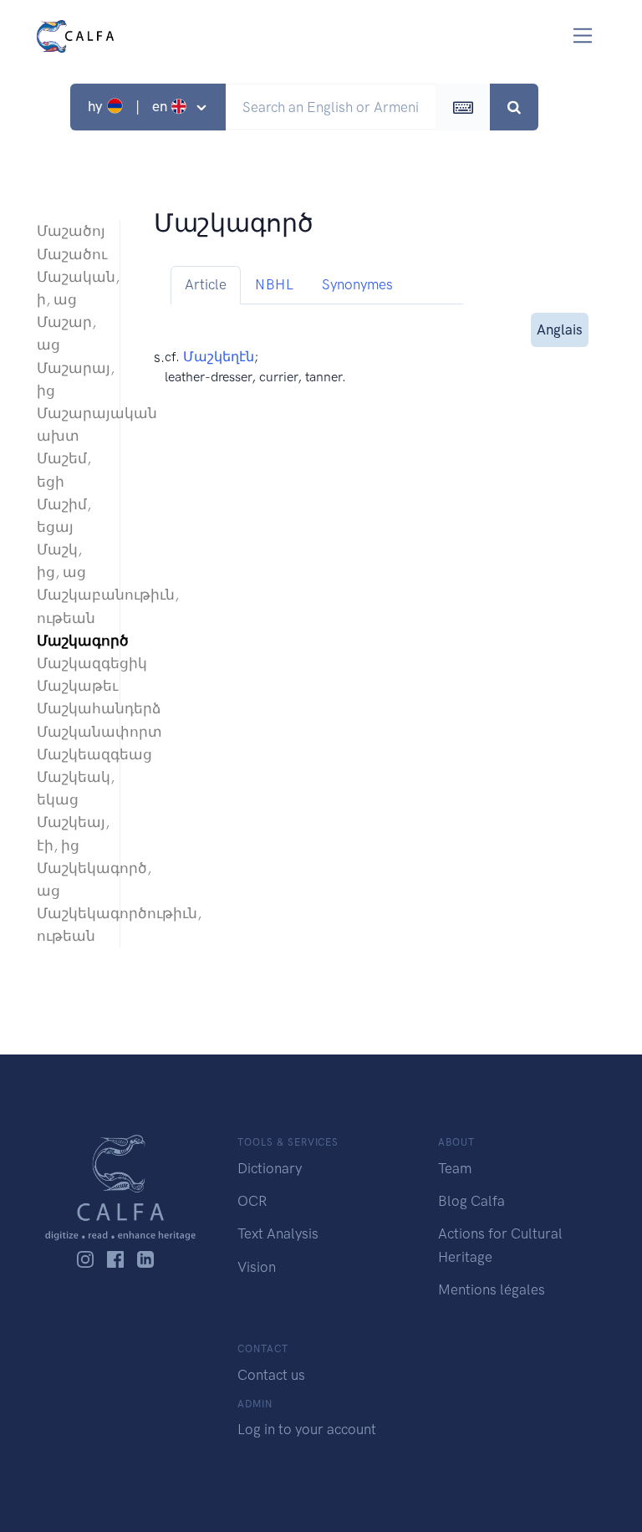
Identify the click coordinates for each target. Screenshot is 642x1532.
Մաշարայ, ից (70, 379)
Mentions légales (491, 1289)
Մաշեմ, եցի (64, 469)
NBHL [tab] (274, 284)
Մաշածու (70, 254)
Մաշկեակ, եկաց (70, 788)
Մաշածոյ (70, 230)
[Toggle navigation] (583, 35)
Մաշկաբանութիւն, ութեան (70, 606)
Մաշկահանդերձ (70, 708)
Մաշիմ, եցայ (64, 515)
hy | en (129, 106)
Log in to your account (306, 1429)
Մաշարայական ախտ (70, 424)
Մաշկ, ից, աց (61, 560)
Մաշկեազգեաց (70, 754)
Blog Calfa (471, 1200)
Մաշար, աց (66, 333)
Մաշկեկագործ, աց (70, 879)
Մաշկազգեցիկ (70, 663)
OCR (252, 1200)
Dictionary (269, 1168)
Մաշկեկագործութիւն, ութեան (70, 924)
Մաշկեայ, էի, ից (70, 833)
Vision (256, 1267)
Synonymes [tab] (357, 284)
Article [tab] (206, 284)
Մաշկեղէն (218, 357)
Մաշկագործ (70, 640)
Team (454, 1168)
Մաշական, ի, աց (70, 288)
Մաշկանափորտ (70, 731)
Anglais (560, 329)
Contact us (271, 1374)
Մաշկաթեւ (70, 685)
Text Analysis (277, 1233)
